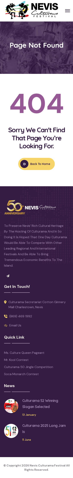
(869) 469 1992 (20, 316)
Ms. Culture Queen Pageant (24, 353)
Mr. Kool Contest (16, 360)
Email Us (15, 325)
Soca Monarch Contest (21, 374)
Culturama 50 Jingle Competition (28, 367)
